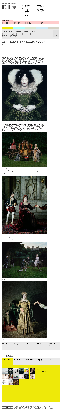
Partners (39, 5)
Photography (28, 14)
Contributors (40, 8)
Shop (49, 27)
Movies (27, 11)
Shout (39, 14)
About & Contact (41, 6)
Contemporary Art (29, 6)
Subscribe (40, 11)
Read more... (45, 371)
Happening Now (17, 27)
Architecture (28, 5)
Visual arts (27, 15)
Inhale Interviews (5, 27)
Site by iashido (51, 406)
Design (27, 9)
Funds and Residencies (41, 27)
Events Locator (28, 27)
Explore (39, 343)
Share (39, 10)
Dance (26, 8)
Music (26, 13)
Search (39, 13)
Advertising (40, 9)
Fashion (27, 10)
